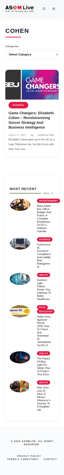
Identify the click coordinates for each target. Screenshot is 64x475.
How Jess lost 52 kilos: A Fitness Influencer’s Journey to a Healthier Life (43, 398)
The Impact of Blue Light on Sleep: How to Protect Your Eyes (43, 366)
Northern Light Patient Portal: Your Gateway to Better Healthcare (44, 289)
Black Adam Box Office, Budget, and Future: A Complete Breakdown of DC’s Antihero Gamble (44, 218)
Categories (11, 46)
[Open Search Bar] (44, 9)
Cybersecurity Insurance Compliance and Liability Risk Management (44, 255)
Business (18, 105)
